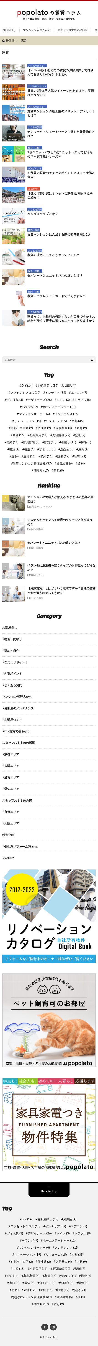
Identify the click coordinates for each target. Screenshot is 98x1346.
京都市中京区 (22, 428)
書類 (14, 449)
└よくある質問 (12, 685)
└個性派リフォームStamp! (20, 846)
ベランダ (30, 406)
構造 (29, 449)
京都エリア (33, 189)
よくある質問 (35, 127)
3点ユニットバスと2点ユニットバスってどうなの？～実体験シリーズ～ (60, 154)
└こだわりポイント (15, 662)
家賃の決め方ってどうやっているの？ (53, 255)
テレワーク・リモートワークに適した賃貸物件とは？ (61, 134)
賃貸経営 (65, 463)
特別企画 (8, 835)
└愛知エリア (10, 788)
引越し (68, 442)
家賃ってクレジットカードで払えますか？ (56, 296)
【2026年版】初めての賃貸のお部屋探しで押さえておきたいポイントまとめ (60, 72)
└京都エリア (10, 754)
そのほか (8, 858)
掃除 (86, 442)
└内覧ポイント (12, 673)
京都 (78, 421)
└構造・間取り (12, 639)
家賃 (50, 442)
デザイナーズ (40, 399)
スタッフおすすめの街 (17, 800)
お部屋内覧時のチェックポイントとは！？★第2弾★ (60, 175)
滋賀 (83, 449)
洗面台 (66, 449)
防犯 (59, 470)
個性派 (44, 428)
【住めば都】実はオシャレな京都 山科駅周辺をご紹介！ (60, 195)
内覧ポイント (35, 168)
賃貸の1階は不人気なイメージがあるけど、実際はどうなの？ (60, 93)
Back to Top (49, 1191)
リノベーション (27, 421)
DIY (27, 385)
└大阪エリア (10, 765)
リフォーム (56, 421)
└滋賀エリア (10, 777)
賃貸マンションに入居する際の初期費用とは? (58, 234)
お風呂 (69, 385)
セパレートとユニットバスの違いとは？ (55, 275)
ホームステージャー (59, 406)
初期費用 (38, 435)
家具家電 (31, 442)
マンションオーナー (34, 413)
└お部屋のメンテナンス (18, 708)
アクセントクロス (25, 392)
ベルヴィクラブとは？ (42, 214)
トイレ (63, 399)
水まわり (47, 449)
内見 (82, 428)
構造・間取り (35, 147)
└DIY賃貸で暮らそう (16, 731)
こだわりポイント (37, 65)
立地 (29, 456)
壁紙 (80, 435)
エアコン (79, 392)
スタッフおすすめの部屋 (72, 30)
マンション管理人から (36, 30)
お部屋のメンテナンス (41, 506)
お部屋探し (9, 30)
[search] (92, 359)
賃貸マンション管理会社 (32, 463)
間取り (41, 470)
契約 (12, 442)
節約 (46, 456)
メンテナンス (67, 413)
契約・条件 (33, 230)
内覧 (19, 435)
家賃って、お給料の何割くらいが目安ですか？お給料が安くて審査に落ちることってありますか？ (61, 318)
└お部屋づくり (12, 719)
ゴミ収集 (15, 399)
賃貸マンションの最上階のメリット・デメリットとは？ (61, 113)
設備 (63, 456)
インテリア (55, 392)
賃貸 (80, 456)
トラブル (83, 399)
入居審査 (64, 428)
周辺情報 (61, 435)
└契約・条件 (10, 650)
